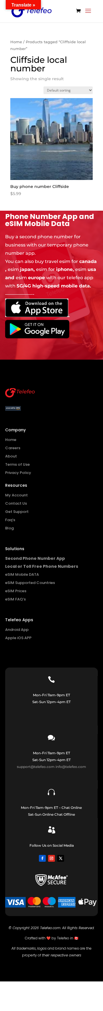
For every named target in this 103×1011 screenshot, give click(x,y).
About (11, 456)
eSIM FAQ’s (15, 599)
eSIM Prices (15, 591)
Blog (9, 528)
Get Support (17, 511)
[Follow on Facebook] (42, 858)
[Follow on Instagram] (51, 858)
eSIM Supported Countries (30, 582)
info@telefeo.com (71, 767)
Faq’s (10, 520)
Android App (17, 629)
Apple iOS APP (18, 638)
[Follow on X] (60, 858)
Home (16, 42)
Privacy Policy (18, 472)
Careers (12, 448)
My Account (16, 495)
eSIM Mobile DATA (22, 574)
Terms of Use (17, 464)
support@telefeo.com (36, 767)
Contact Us (16, 503)
